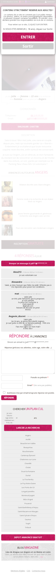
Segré (28, 523)
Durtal (28, 475)
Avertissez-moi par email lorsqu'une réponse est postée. (30, 393)
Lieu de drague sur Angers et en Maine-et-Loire (28, 552)
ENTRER (28, 37)
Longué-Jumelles (28, 491)
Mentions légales (18, 571)
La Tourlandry (28, 479)
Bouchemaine (28, 451)
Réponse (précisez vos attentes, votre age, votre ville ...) (28, 348)
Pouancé (28, 503)
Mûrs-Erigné (28, 499)
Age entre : (9, 418)
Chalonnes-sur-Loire (28, 459)
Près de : (9, 423)
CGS (28, 571)
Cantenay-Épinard (28, 455)
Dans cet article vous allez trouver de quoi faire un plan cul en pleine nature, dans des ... (28, 555)
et (16, 418)
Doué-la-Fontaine (28, 471)
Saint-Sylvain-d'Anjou (28, 515)
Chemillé (28, 463)
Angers (28, 435)
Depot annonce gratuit (28, 537)
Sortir (28, 46)
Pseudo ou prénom (39, 377)
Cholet (28, 467)
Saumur (28, 519)
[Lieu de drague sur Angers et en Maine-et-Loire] (41, 556)
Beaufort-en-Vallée (28, 443)
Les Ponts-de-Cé (28, 487)
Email (39, 385)
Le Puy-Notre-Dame (28, 483)
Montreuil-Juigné (28, 495)
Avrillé (28, 439)
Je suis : (10, 413)
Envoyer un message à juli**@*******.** (28, 263)
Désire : (10, 415)
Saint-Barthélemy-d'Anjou (28, 507)
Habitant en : (10, 420)
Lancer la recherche (28, 427)
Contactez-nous (38, 571)
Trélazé (28, 527)
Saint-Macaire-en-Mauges (28, 511)
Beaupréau (28, 447)
